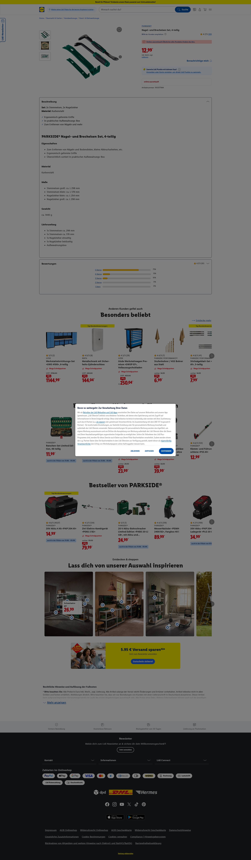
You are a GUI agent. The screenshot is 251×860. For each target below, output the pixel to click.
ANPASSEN (149, 451)
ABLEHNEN (135, 451)
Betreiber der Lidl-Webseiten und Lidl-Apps (100, 412)
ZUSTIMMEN (166, 451)
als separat (100, 422)
